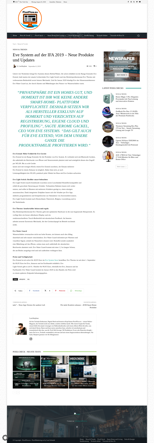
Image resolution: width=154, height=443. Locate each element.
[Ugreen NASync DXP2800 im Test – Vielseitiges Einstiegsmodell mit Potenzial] (108, 141)
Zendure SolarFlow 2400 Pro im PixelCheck (26, 385)
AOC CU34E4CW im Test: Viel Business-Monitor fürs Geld (54, 385)
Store (56, 260)
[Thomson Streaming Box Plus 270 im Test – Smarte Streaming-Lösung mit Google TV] (108, 127)
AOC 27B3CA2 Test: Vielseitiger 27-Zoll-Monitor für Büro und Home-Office (128, 157)
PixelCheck (26, 380)
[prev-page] (14, 392)
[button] (138, 35)
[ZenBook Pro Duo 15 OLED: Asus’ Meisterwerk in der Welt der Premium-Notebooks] (108, 112)
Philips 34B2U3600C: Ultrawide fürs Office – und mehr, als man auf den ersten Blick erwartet (83, 383)
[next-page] (18, 392)
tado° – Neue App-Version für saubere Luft (29, 305)
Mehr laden (121, 167)
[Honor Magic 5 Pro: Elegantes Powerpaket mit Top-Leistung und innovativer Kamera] (108, 98)
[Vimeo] (136, 1)
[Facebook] (128, 1)
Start (14, 44)
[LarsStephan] (15, 66)
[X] (134, 1)
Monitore (54, 380)
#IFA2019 (22, 279)
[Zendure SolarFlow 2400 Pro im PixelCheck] (26, 372)
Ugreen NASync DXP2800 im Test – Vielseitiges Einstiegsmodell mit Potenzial (127, 143)
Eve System (49, 260)
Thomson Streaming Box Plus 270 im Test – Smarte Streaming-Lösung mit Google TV (128, 128)
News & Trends (23, 44)
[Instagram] (131, 1)
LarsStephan (23, 66)
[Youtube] (139, 1)
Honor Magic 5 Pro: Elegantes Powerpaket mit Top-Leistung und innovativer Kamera (127, 99)
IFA (28, 279)
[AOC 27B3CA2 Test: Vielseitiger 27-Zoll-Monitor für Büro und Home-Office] (108, 156)
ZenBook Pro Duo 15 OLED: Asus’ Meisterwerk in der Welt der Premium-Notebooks (127, 113)
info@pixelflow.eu (81, 421)
